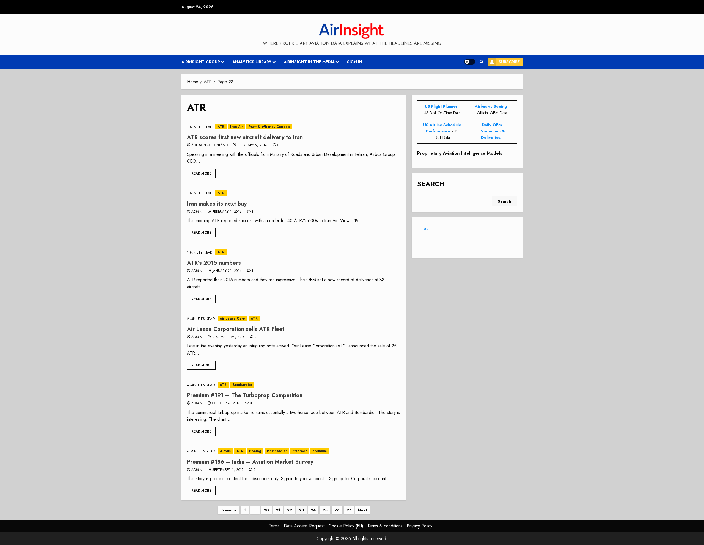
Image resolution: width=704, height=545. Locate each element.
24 (313, 510)
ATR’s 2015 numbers (214, 263)
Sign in (354, 62)
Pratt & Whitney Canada (269, 126)
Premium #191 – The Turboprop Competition (244, 395)
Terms (274, 526)
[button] (481, 62)
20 (266, 510)
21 (278, 510)
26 (337, 510)
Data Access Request (304, 526)
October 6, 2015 (226, 403)
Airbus (225, 451)
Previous (228, 510)
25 (325, 510)
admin (196, 212)
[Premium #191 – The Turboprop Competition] (294, 385)
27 (348, 510)
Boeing (255, 451)
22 (289, 510)
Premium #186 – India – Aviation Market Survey (250, 462)
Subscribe (509, 62)
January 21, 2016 (227, 271)
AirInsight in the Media (309, 62)
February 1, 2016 (227, 212)
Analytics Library (251, 62)
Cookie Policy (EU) (346, 526)
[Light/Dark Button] (469, 62)
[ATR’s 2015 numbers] (294, 252)
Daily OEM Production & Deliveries (492, 131)
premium (319, 451)
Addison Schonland (209, 145)
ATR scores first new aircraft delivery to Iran (245, 137)
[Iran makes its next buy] (294, 193)
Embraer (300, 451)
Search (431, 184)
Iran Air (236, 126)
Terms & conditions (385, 526)
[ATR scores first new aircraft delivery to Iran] (294, 127)
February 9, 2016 (253, 145)
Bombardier (242, 384)
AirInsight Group (201, 62)
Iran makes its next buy (217, 204)
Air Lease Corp (232, 318)
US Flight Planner (441, 106)
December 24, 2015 (228, 337)
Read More (201, 173)
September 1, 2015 (228, 470)
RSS (426, 229)
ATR (221, 126)
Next (362, 510)
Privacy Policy (419, 526)
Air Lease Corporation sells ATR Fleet (235, 329)
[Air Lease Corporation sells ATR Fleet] (294, 318)
